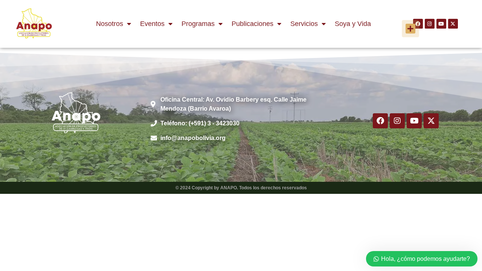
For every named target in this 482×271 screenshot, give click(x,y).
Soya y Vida (353, 23)
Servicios (304, 23)
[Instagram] (430, 24)
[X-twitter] (453, 24)
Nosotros (109, 23)
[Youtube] (441, 24)
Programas (198, 23)
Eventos (152, 23)
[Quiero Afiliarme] (410, 28)
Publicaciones (252, 23)
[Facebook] (380, 120)
